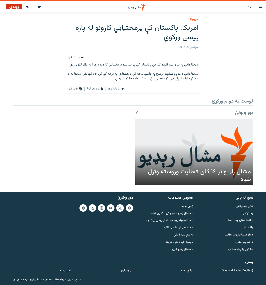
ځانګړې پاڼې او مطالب (240, 249)
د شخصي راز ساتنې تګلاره (178, 228)
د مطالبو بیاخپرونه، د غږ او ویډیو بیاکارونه (169, 221)
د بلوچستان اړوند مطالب (239, 235)
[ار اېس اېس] (92, 208)
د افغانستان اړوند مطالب (239, 221)
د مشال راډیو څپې (182, 249)
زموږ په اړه (187, 206)
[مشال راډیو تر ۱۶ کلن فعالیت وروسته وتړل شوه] (194, 152)
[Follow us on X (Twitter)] (120, 208)
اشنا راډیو (65, 271)
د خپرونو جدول (244, 242)
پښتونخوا (247, 214)
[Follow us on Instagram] (101, 208)
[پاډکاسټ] (83, 208)
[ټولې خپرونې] (28, 7)
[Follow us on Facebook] (129, 208)
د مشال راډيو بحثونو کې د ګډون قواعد (171, 214)
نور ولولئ (244, 113)
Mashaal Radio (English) (237, 271)
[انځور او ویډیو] (40, 7)
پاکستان (248, 228)
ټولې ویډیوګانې (244, 206)
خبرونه (194, 19)
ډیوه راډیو (126, 271)
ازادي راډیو (186, 271)
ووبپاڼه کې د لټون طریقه (179, 242)
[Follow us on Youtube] (111, 208)
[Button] (76, 58)
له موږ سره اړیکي (183, 235)
